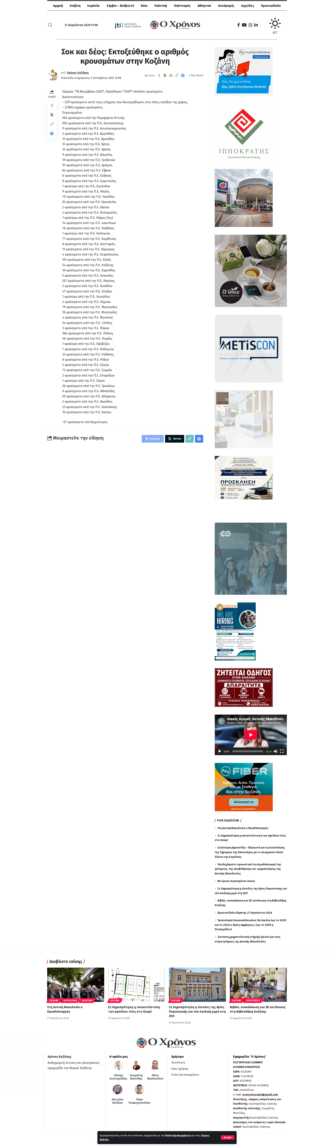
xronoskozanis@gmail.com (260, 1094)
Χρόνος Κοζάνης (78, 72)
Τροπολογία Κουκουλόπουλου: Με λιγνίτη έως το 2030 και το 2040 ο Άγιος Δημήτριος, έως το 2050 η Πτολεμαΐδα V (250, 925)
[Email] (171, 75)
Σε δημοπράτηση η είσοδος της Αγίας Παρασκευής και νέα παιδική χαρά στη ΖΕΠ (197, 1011)
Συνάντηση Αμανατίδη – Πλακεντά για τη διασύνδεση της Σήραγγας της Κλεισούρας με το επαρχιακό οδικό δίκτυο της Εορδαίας (250, 852)
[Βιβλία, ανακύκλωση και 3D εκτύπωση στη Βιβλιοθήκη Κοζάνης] (258, 985)
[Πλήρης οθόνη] (282, 751)
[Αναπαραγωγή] (220, 751)
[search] (50, 25)
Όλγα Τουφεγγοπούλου (139, 1101)
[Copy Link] (177, 75)
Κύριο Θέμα (70, 1000)
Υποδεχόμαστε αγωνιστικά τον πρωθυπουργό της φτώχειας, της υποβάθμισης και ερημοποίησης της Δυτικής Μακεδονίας (248, 869)
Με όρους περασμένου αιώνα (236, 881)
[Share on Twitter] (165, 75)
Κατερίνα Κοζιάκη (117, 1101)
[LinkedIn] (256, 25)
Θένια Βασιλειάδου (155, 1077)
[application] (251, 735)
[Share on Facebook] (159, 75)
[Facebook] (238, 25)
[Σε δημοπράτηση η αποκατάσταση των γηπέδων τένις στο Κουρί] (136, 985)
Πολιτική (87, 1000)
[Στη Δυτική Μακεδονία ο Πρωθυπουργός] (75, 985)
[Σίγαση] (276, 751)
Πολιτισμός (253, 1000)
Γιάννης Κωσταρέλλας (118, 1077)
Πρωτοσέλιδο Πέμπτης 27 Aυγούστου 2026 (244, 912)
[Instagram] (250, 25)
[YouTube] (244, 25)
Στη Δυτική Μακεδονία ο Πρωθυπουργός (242, 828)
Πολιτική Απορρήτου (178, 1135)
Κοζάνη (53, 1000)
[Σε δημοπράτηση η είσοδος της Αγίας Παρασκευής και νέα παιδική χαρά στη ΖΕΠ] (197, 985)
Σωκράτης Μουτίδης (136, 1077)
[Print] (183, 75)
